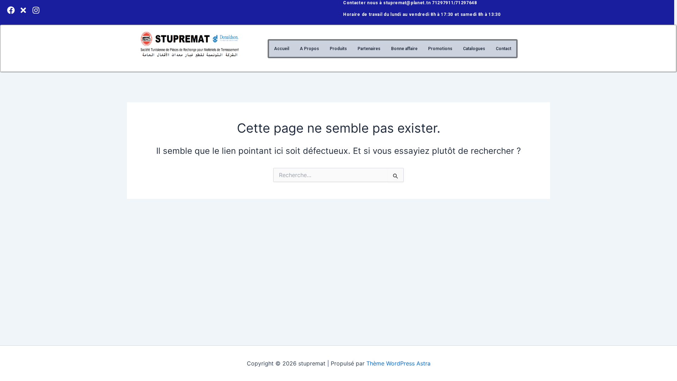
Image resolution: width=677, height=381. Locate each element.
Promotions (440, 48)
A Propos (309, 48)
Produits (338, 48)
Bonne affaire (404, 48)
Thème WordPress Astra (398, 363)
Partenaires (369, 48)
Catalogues (474, 48)
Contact (503, 48)
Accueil (281, 48)
